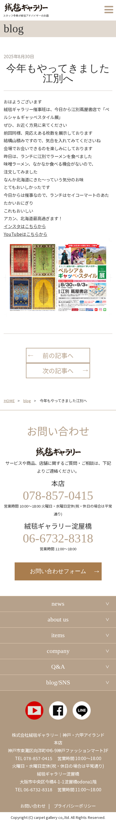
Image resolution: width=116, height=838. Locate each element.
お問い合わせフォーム (58, 571)
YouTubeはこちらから (25, 234)
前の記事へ (58, 355)
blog (27, 400)
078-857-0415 (38, 758)
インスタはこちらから (25, 226)
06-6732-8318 (38, 789)
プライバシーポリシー (74, 806)
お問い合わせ (33, 806)
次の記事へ (58, 370)
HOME (9, 400)
